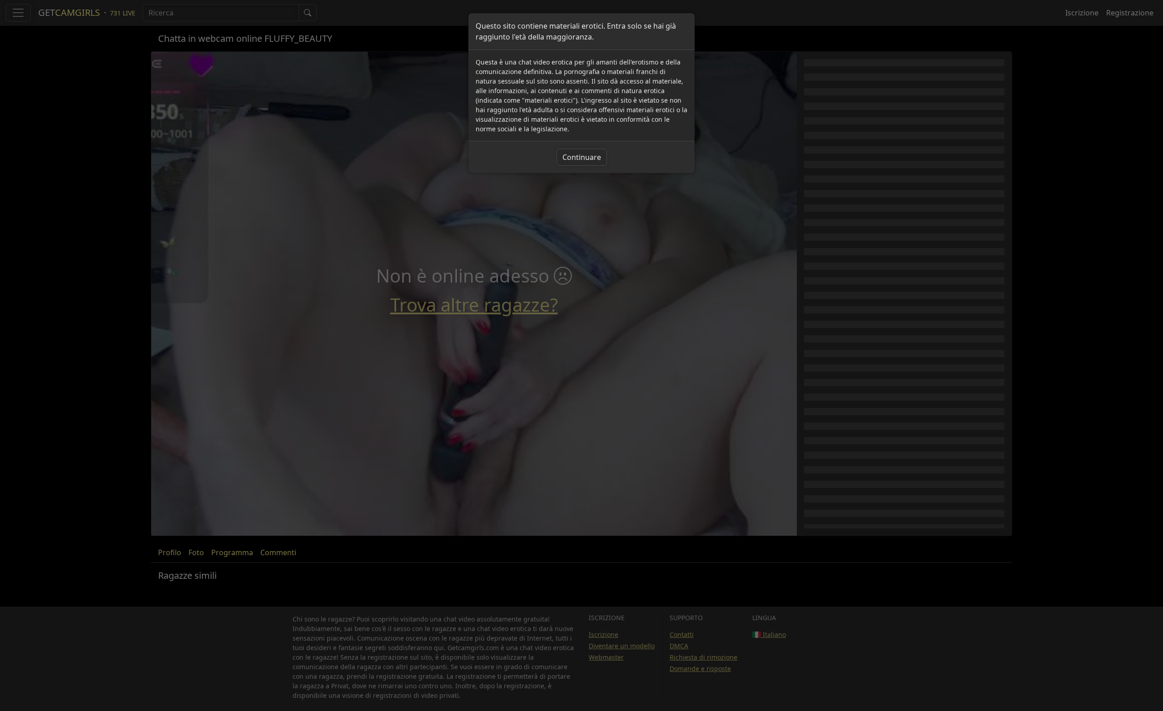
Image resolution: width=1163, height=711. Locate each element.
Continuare (581, 157)
